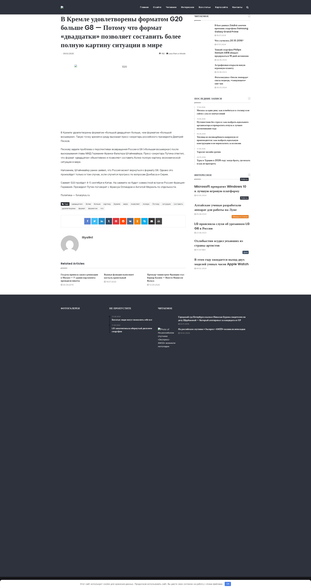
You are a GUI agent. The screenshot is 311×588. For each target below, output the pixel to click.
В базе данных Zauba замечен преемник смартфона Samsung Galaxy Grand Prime (231, 28)
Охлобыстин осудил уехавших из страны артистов (218, 243)
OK (227, 583)
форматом (92, 208)
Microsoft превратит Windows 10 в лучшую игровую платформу (220, 188)
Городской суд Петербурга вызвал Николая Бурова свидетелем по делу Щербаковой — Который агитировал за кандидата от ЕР (212, 318)
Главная (144, 7)
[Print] (159, 221)
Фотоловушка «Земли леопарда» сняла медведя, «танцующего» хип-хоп (231, 80)
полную (146, 204)
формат (82, 208)
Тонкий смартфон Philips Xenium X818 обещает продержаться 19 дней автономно (232, 53)
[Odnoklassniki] (137, 221)
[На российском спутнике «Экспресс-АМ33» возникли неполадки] (167, 449)
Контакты (237, 7)
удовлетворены (68, 208)
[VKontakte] (130, 221)
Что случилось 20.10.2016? (229, 40)
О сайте (157, 7)
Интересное (187, 7)
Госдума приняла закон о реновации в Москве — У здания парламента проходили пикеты (79, 277)
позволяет (135, 204)
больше (97, 204)
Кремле (117, 204)
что (102, 208)
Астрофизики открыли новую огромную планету (230, 66)
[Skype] (144, 221)
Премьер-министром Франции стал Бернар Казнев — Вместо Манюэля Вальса (165, 277)
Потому (155, 204)
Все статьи (205, 7)
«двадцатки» (77, 204)
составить (178, 204)
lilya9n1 (87, 237)
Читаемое (171, 7)
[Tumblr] (109, 221)
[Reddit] (123, 221)
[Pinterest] (116, 221)
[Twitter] (94, 221)
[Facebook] (87, 221)
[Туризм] (62, 7)
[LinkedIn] (101, 221)
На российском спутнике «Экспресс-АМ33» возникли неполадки (211, 329)
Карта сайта (221, 7)
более (88, 204)
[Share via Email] (151, 221)
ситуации (166, 204)
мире (125, 204)
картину (107, 204)
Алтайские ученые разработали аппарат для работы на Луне (217, 207)
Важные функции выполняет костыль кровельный (119, 276)
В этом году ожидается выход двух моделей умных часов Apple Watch (221, 261)
